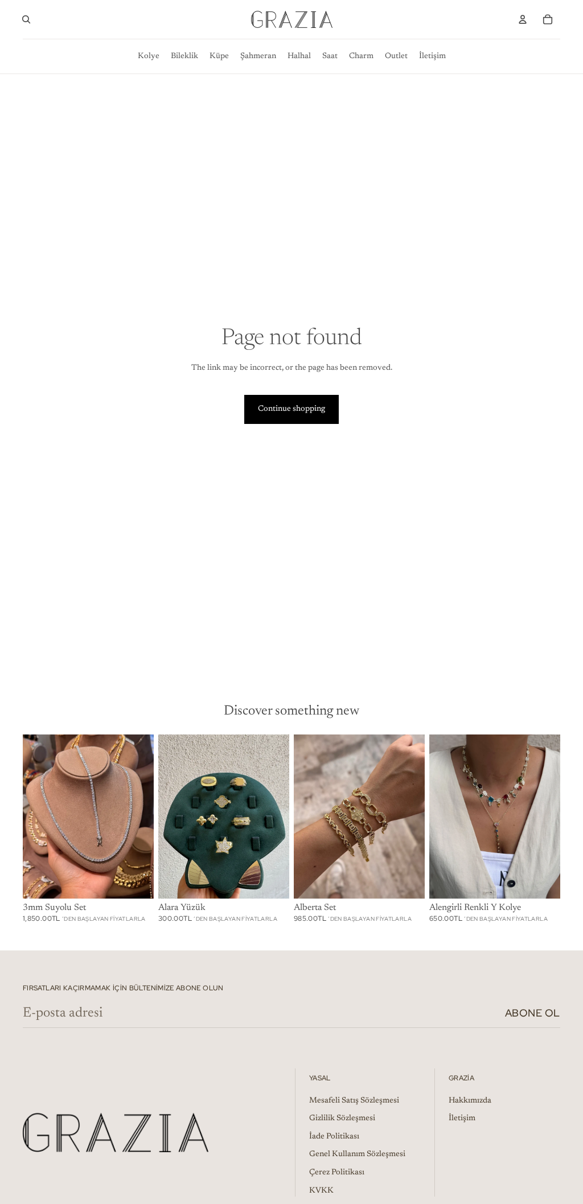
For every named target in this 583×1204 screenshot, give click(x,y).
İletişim (462, 1119)
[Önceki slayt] (167, 816)
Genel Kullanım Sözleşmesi (357, 1154)
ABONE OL (532, 1012)
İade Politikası (334, 1137)
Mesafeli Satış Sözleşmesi (354, 1101)
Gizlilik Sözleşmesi (342, 1119)
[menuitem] (148, 56)
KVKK (321, 1191)
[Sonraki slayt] (280, 816)
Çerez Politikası (336, 1173)
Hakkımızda (470, 1101)
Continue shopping (291, 409)
